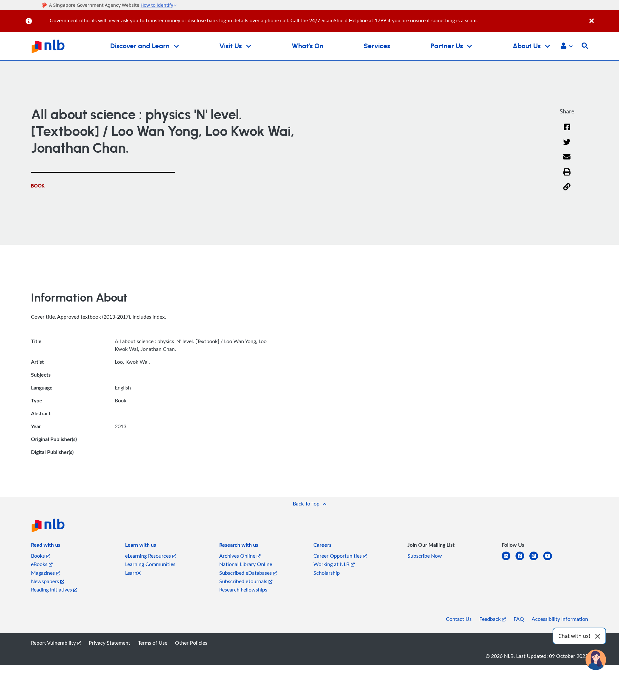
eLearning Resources (148, 555)
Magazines (43, 572)
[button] (567, 46)
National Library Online (245, 564)
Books (38, 555)
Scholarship (326, 572)
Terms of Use (152, 642)
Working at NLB (332, 564)
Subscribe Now (425, 555)
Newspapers (45, 581)
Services (377, 46)
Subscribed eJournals (244, 581)
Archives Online (238, 555)
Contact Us (459, 618)
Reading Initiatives (52, 589)
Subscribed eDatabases (246, 572)
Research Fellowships (243, 589)
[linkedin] (509, 560)
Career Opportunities (338, 555)
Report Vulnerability (54, 642)
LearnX (133, 572)
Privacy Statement (109, 642)
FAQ (519, 618)
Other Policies (191, 642)
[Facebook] (567, 131)
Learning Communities (150, 564)
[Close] (603, 17)
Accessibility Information (560, 618)
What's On (307, 46)
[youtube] (550, 560)
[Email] (567, 160)
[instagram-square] (536, 560)
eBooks (40, 564)
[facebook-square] (522, 560)
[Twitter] (567, 146)
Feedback (490, 618)
